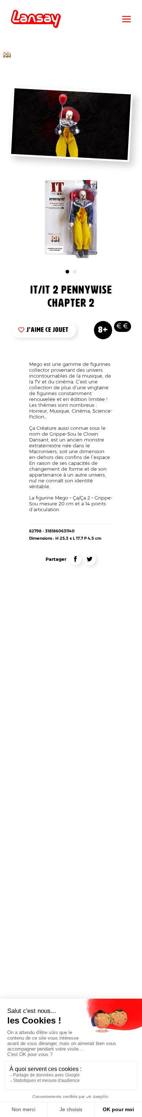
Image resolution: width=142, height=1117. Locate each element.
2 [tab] (74, 271)
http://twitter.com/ (89, 559)
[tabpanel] (71, 219)
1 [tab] (67, 271)
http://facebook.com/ (75, 559)
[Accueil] (36, 19)
